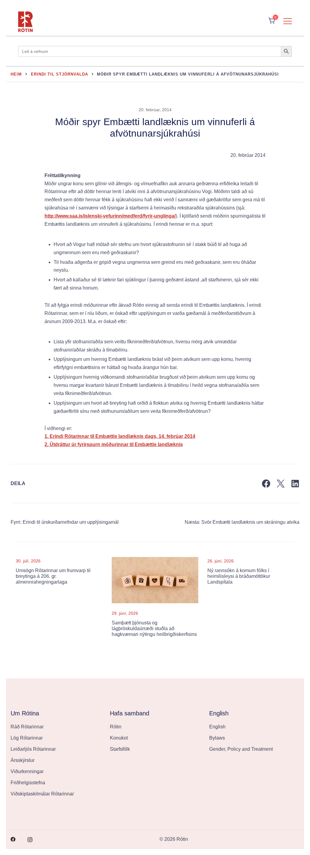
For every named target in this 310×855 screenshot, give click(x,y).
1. (47, 436)
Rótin (115, 726)
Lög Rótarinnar (27, 737)
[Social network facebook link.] (13, 839)
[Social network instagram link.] (30, 839)
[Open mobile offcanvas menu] (287, 21)
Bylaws (217, 737)
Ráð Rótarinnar (27, 726)
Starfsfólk (120, 749)
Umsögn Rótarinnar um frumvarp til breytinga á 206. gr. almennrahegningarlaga (53, 576)
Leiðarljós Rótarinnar (33, 749)
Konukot (119, 737)
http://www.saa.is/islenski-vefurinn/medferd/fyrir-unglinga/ (110, 216)
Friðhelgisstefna (28, 782)
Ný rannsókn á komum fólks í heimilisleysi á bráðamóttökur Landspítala (238, 576)
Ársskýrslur (23, 760)
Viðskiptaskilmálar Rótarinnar (42, 793)
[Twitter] (280, 483)
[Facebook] (266, 483)
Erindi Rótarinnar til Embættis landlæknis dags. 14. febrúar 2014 (122, 436)
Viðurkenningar (27, 771)
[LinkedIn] (295, 483)
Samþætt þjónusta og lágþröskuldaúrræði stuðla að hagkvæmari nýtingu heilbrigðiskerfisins (154, 628)
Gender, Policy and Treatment (241, 749)
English (217, 726)
